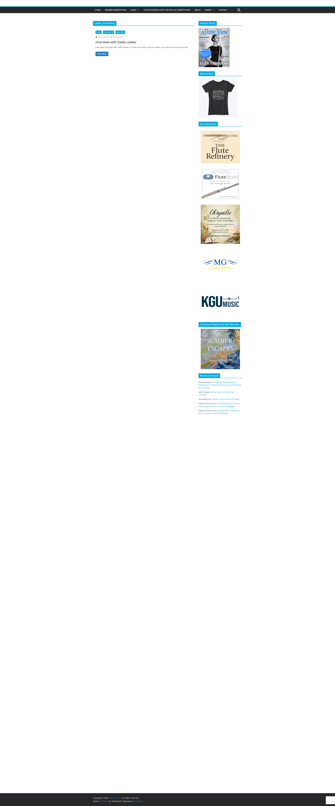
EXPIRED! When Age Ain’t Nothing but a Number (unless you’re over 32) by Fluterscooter (220, 385)
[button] (137, 10)
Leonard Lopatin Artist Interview (225, 399)
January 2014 (108, 32)
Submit (208, 10)
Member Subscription (115, 10)
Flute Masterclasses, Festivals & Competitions (167, 10)
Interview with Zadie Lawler (116, 42)
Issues (133, 10)
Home (98, 10)
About (197, 10)
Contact (223, 10)
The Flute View (118, 37)
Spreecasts (120, 32)
